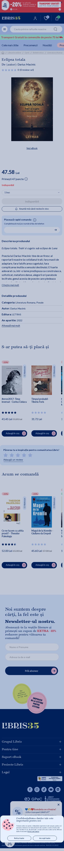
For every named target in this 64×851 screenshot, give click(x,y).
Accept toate (44, 838)
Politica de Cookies (33, 831)
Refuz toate (19, 838)
